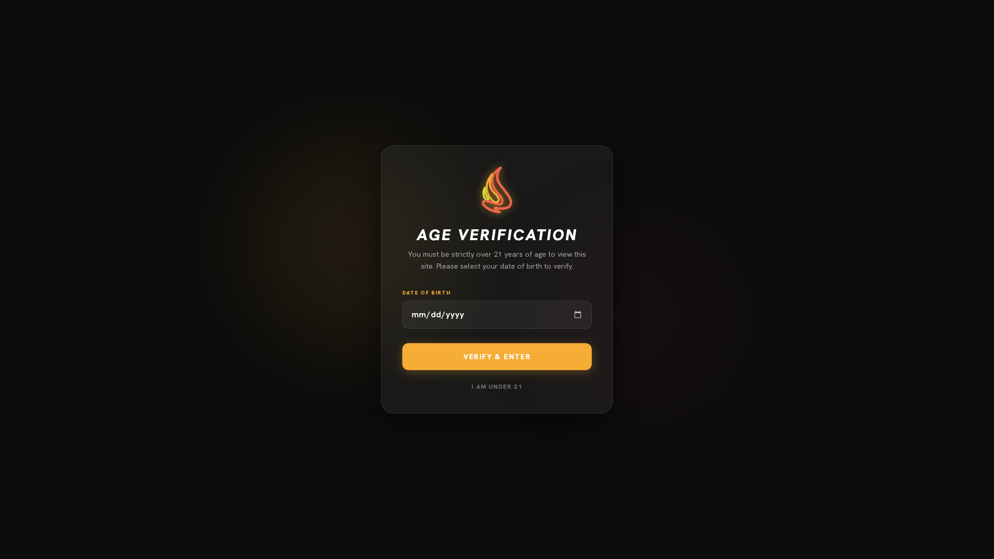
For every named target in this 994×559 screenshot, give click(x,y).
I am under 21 (497, 387)
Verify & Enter (497, 356)
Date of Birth (426, 292)
